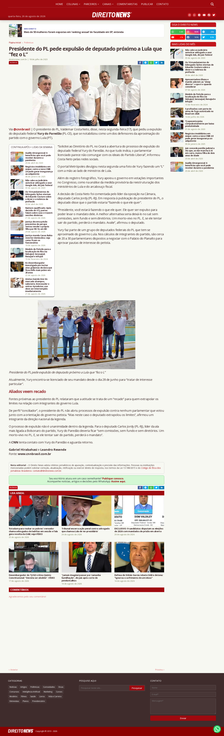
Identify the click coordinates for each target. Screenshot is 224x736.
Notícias (13, 687)
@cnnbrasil (21, 129)
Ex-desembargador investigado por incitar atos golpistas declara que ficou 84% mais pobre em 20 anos (38, 268)
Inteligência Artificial (31, 691)
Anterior (14, 669)
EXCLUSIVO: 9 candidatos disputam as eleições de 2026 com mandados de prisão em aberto (138, 530)
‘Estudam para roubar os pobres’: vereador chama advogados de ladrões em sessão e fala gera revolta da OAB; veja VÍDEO (33, 531)
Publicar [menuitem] (147, 4)
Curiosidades (49, 687)
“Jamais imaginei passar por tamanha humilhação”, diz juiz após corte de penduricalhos (81, 578)
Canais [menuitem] (107, 4)
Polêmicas (29, 42)
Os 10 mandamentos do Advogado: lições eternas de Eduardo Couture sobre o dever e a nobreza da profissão (38, 197)
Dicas (61, 687)
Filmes (24, 696)
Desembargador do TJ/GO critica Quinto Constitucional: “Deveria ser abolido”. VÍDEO (32, 576)
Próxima (159, 669)
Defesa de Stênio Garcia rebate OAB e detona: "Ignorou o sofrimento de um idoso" (138, 576)
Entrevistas (14, 701)
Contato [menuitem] (162, 4)
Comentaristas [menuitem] (127, 4)
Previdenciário (38, 701)
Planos (25, 701)
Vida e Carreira (54, 696)
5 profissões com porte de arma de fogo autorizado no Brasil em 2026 (199, 111)
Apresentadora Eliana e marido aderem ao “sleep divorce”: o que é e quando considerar (198, 83)
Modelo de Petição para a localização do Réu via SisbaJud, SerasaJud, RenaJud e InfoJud (38, 253)
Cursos (59, 691)
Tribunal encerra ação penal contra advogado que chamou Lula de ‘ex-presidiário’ (86, 530)
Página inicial (15, 42)
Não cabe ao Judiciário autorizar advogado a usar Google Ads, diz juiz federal (38, 182)
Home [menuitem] (59, 4)
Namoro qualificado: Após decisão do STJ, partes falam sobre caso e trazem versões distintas (39, 212)
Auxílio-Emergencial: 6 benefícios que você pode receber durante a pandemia (38, 156)
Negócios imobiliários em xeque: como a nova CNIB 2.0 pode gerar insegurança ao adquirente (39, 170)
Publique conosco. (113, 478)
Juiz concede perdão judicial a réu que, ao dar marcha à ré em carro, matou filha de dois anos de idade (200, 152)
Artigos (23, 687)
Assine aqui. (118, 481)
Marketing (48, 691)
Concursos (14, 691)
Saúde (33, 696)
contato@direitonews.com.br (47, 470)
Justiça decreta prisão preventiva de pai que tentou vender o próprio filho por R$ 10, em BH (37, 225)
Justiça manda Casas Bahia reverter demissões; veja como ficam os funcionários (38, 239)
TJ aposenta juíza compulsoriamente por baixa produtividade (199, 123)
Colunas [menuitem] (72, 4)
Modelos (13, 696)
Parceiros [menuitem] (90, 4)
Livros (42, 696)
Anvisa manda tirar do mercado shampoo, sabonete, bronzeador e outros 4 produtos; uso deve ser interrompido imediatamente (37, 285)
